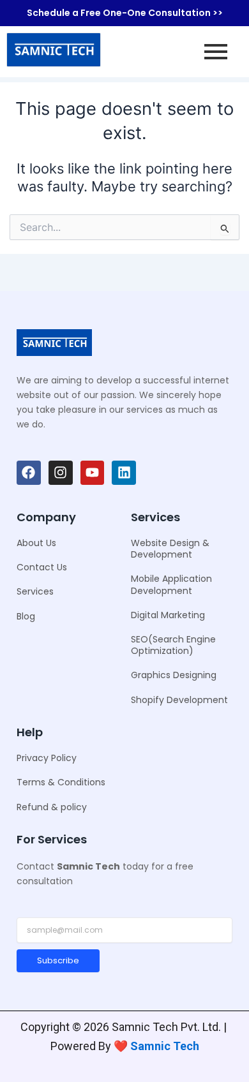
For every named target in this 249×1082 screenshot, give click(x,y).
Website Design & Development (170, 549)
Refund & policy (52, 807)
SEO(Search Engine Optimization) (173, 645)
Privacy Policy (47, 758)
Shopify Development (179, 699)
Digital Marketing (168, 615)
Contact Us (42, 567)
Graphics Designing (173, 675)
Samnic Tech (164, 1046)
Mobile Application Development (171, 584)
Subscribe (58, 960)
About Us (36, 543)
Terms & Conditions (61, 782)
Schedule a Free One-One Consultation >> (125, 12)
